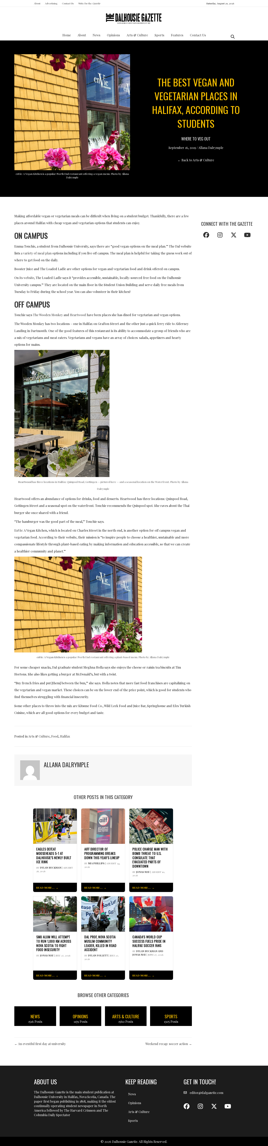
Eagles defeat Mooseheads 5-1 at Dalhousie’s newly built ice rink (53, 855)
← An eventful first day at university (40, 1044)
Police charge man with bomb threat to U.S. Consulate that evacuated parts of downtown (150, 857)
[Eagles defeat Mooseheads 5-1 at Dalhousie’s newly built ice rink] (55, 826)
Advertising (51, 3)
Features (177, 35)
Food (54, 736)
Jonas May (143, 871)
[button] (206, 235)
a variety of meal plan (36, 253)
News (96, 35)
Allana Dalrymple (210, 148)
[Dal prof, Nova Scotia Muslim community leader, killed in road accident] (103, 913)
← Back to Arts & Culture (196, 160)
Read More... (45, 887)
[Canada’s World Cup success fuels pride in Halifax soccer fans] (151, 913)
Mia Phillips (96, 863)
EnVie (18, 530)
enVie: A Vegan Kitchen (50, 657)
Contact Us (68, 3)
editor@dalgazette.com (206, 1093)
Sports (159, 35)
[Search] (231, 36)
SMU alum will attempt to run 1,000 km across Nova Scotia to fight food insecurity (53, 943)
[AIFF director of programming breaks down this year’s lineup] (103, 826)
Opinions (113, 35)
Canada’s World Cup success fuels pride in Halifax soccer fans (148, 941)
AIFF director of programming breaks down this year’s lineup (101, 853)
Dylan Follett (98, 955)
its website (26, 278)
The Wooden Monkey (48, 315)
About (37, 3)
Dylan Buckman (50, 867)
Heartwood (78, 315)
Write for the (89, 3)
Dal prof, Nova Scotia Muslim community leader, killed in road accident (100, 943)
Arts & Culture (137, 35)
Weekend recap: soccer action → (168, 1044)
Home (66, 35)
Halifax (65, 736)
